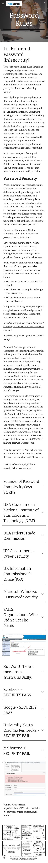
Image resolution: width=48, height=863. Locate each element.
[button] (3, 3)
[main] (24, 20)
